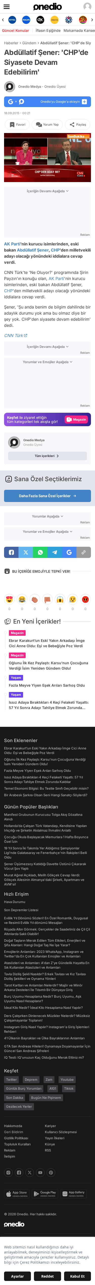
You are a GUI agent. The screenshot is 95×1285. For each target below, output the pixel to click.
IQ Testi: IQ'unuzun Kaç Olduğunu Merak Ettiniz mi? (44, 1057)
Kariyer (50, 1126)
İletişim (9, 1156)
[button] (77, 175)
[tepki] (9, 599)
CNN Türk (13, 335)
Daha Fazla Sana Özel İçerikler (45, 496)
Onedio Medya (42, 86)
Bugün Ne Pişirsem (46, 1098)
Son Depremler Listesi (21, 910)
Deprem (31, 1079)
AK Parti (12, 243)
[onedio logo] (44, 1224)
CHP (55, 250)
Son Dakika (14, 1098)
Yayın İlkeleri (54, 1138)
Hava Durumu (14, 902)
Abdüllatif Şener (33, 250)
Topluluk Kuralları (17, 1144)
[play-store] (46, 1194)
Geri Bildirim (13, 1132)
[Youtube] (40, 1172)
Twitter (11, 1079)
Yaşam (16, 678)
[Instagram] (8, 1172)
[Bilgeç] (86, 20)
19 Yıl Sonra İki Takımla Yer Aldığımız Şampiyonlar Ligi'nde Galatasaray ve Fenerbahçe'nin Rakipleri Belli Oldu (45, 852)
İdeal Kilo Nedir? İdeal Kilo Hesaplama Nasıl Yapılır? (43, 1008)
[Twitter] (29, 1172)
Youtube (67, 1079)
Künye (50, 1144)
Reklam (9, 1150)
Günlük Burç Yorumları (23, 1088)
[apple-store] (18, 1194)
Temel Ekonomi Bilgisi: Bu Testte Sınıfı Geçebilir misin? (46, 788)
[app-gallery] (74, 1194)
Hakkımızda (13, 1126)
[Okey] (29, 20)
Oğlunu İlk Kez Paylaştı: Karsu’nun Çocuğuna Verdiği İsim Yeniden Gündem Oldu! (48, 665)
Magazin (17, 633)
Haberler (11, 43)
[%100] (43, 20)
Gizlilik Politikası (16, 1138)
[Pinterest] (51, 1172)
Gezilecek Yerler (19, 1106)
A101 (52, 1088)
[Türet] (71, 20)
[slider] (47, 169)
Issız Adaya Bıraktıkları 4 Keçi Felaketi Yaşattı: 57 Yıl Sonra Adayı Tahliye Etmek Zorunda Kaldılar (49, 705)
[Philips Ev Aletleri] (15, 20)
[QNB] (57, 20)
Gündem (29, 43)
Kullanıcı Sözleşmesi (61, 1132)
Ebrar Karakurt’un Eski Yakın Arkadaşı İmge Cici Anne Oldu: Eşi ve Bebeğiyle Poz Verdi (47, 643)
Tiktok (68, 1088)
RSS (48, 1150)
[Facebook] (19, 1172)
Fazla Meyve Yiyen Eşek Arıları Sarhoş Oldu (47, 685)
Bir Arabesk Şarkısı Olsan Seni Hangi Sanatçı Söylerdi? (45, 795)
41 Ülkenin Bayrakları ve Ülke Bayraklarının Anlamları (44, 1038)
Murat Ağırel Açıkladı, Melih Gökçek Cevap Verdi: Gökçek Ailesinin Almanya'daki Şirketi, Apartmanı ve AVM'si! (44, 879)
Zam (49, 1079)
